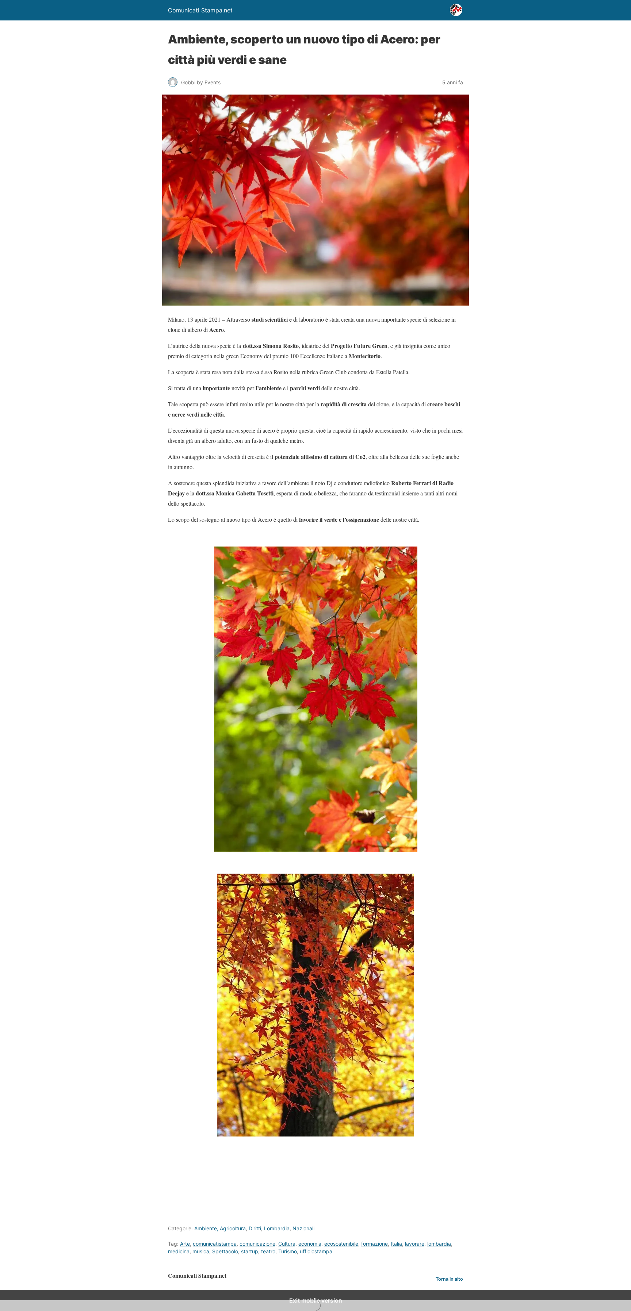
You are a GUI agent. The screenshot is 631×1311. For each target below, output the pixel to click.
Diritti (255, 1228)
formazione (374, 1244)
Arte (185, 1244)
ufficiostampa (316, 1251)
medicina (179, 1251)
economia (309, 1244)
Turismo (287, 1251)
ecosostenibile (341, 1244)
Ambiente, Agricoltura (220, 1228)
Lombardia (277, 1228)
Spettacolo (225, 1251)
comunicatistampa (215, 1244)
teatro (268, 1251)
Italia (396, 1244)
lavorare (414, 1244)
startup (249, 1251)
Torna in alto (449, 1279)
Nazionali (303, 1228)
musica (200, 1251)
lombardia (439, 1244)
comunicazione (257, 1244)
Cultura (286, 1244)
